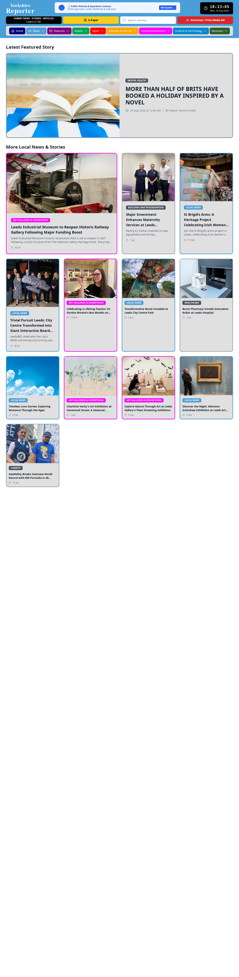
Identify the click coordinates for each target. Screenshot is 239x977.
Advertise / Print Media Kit (207, 20)
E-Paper (93, 20)
